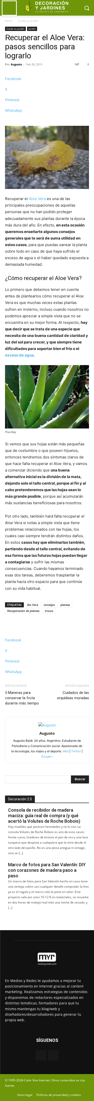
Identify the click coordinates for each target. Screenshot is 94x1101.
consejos (49, 605)
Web (66, 751)
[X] (53, 1055)
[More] (47, 119)
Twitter (76, 751)
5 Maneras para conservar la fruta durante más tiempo (22, 697)
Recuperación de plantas (23, 611)
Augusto (16, 64)
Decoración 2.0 (20, 799)
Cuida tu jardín (28, 21)
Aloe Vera (37, 198)
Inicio (8, 21)
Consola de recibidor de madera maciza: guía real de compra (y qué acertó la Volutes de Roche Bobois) (44, 815)
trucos (49, 611)
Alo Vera (32, 605)
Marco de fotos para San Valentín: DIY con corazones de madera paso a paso (47, 870)
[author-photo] (47, 725)
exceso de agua (19, 355)
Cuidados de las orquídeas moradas (73, 695)
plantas (65, 605)
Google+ (47, 756)
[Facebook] (41, 1055)
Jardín (32, 28)
